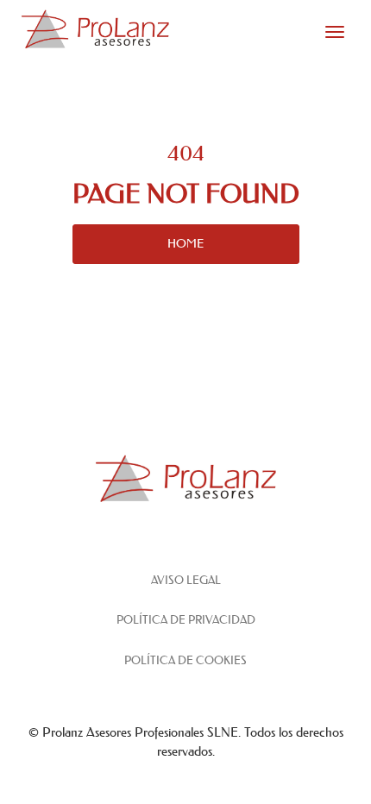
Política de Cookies (185, 660)
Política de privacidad (185, 619)
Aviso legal (186, 580)
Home (185, 243)
